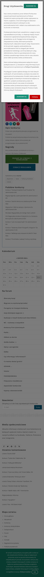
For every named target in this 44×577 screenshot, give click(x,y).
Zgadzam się (31, 6)
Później (35, 97)
